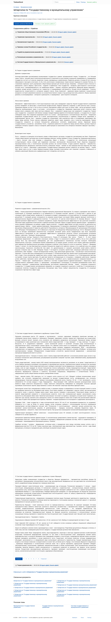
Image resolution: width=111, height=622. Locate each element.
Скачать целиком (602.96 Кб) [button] (23, 23)
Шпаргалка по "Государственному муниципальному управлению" (77, 585)
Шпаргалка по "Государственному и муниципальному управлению (30, 584)
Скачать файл (72, 32)
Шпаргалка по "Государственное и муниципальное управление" (33, 580)
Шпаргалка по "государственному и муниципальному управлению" (73, 590)
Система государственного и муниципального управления (79, 606)
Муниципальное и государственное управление (24, 606)
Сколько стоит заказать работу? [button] (45, 23)
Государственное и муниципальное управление (52, 606)
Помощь (83, 2)
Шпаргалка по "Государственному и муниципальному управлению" (30, 590)
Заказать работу (92, 2)
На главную (16, 7)
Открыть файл (62, 32)
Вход (77, 2)
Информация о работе (41, 572)
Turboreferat (24, 617)
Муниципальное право (26, 7)
